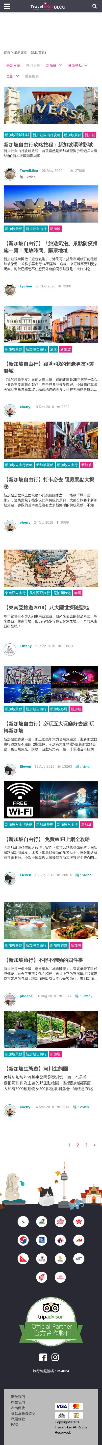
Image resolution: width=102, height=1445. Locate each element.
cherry (25, 407)
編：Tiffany (83, 996)
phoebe (26, 996)
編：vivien (28, 177)
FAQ (14, 1424)
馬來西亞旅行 (39, 593)
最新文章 (21, 52)
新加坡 (90, 135)
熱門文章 (33, 66)
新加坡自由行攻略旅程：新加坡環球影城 (48, 144)
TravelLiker (29, 171)
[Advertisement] (51, 34)
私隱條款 (18, 1419)
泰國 (77, 593)
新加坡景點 (72, 135)
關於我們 (18, 1397)
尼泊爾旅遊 (62, 593)
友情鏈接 (18, 1408)
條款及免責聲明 (23, 1413)
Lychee (26, 286)
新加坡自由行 (36, 229)
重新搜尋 (32, 76)
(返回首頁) (38, 52)
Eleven (25, 766)
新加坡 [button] (51, 66)
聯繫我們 (18, 1402)
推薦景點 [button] (75, 66)
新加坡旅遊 (58, 945)
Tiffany (26, 646)
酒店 (53, 349)
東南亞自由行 (15, 593)
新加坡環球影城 (17, 135)
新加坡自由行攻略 (46, 135)
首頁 (7, 52)
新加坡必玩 (58, 709)
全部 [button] (9, 76)
